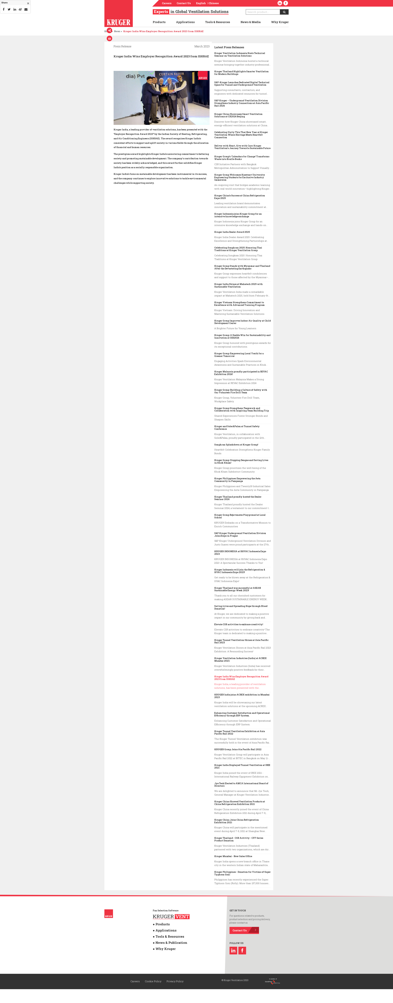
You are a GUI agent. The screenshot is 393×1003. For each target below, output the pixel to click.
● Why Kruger (160, 942)
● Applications (161, 928)
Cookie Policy (153, 980)
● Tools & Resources (163, 933)
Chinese (214, 3)
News (117, 31)
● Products (158, 923)
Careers (166, 3)
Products (159, 22)
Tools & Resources (217, 22)
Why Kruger (280, 22)
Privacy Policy (175, 980)
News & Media (251, 22)
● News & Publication (164, 938)
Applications (185, 22)
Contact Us (184, 3)
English (201, 3)
